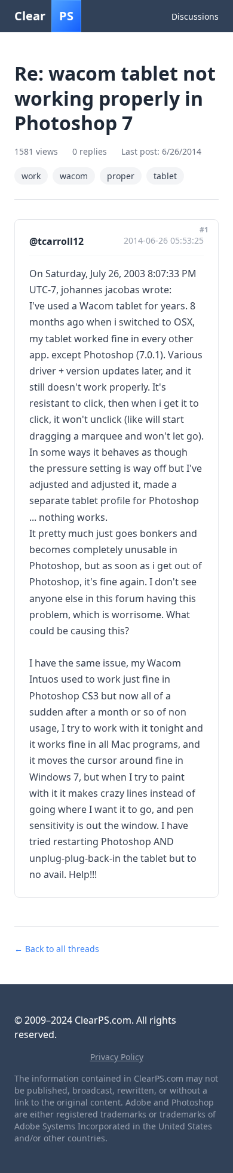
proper (120, 176)
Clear (43, 16)
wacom (74, 176)
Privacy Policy (116, 1057)
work (31, 176)
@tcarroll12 (56, 241)
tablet (165, 176)
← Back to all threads (56, 948)
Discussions (195, 16)
